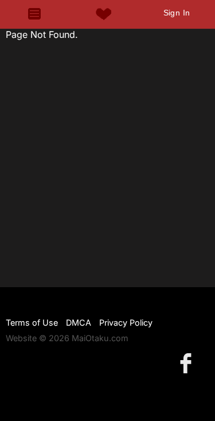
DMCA (78, 322)
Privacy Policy (126, 322)
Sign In (176, 12)
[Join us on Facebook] (188, 362)
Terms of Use (32, 322)
